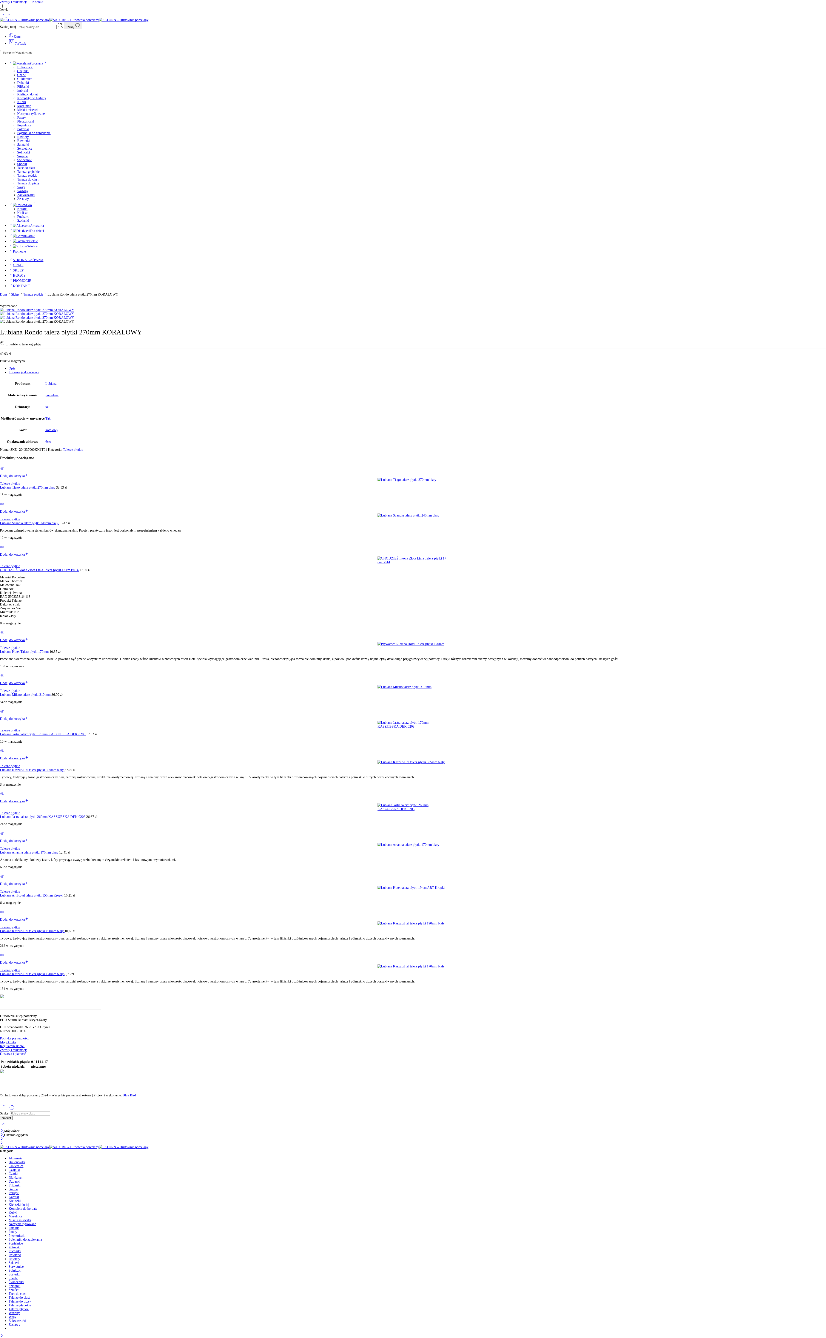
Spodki (22, 164)
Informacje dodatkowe (24, 372)
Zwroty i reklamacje (13, 1050)
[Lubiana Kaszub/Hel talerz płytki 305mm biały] (413, 762)
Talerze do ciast (27, 179)
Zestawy (23, 199)
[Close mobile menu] (1, 1143)
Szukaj (70, 27)
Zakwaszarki (26, 195)
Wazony (22, 191)
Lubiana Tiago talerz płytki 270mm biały (28, 487)
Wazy (21, 187)
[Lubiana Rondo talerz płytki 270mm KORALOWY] (37, 310)
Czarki (21, 75)
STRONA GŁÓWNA (28, 260)
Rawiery (23, 137)
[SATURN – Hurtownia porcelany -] (74, 20)
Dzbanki (23, 82)
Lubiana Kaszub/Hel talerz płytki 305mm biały (32, 770)
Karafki (22, 209)
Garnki (30, 236)
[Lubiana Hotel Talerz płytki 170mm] (413, 644)
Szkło (28, 205)
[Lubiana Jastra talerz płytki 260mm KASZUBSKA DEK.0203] (413, 807)
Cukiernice (24, 79)
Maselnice (24, 106)
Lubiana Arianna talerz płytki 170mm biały (29, 852)
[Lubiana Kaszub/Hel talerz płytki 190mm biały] (413, 923)
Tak (48, 418)
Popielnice (24, 125)
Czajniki (23, 71)
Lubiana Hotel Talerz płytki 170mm (24, 651)
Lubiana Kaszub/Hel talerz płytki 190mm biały (32, 931)
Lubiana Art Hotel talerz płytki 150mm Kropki (32, 895)
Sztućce (32, 246)
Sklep (15, 294)
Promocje (19, 251)
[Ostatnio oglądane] (12, 1109)
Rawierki (23, 141)
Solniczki (23, 152)
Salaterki (23, 144)
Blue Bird (129, 1095)
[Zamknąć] (2, 1131)
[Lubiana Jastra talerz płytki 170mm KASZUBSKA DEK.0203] (413, 724)
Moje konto (8, 1042)
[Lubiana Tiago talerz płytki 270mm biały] (413, 480)
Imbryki (22, 90)
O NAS (18, 265)
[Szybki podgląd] (2, 471)
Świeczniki (24, 160)
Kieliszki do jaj (27, 94)
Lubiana (51, 383)
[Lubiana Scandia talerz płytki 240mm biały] (413, 515)
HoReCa (19, 275)
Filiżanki (23, 86)
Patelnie (32, 241)
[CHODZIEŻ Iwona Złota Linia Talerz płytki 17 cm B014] (413, 560)
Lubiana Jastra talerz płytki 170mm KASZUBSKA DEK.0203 (43, 734)
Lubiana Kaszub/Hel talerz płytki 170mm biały (32, 974)
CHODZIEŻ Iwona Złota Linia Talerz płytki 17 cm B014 (39, 570)
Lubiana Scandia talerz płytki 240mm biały (29, 523)
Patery (21, 117)
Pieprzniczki (25, 121)
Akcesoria (37, 225)
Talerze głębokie (28, 171)
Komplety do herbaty (31, 98)
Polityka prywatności (14, 1038)
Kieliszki (23, 213)
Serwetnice (24, 148)
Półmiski (23, 129)
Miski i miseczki (28, 110)
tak (47, 407)
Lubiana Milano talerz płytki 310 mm (25, 694)
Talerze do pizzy (28, 183)
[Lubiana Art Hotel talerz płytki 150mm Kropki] (413, 888)
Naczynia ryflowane (31, 113)
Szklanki (23, 220)
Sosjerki (22, 156)
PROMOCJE (22, 280)
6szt (48, 441)
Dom (3, 294)
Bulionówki (25, 67)
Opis (12, 368)
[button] (14, 476)
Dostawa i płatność (13, 1054)
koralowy (51, 430)
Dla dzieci (37, 231)
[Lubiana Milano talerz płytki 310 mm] (413, 687)
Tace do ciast (26, 168)
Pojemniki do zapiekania (34, 133)
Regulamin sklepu (12, 1046)
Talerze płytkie (27, 175)
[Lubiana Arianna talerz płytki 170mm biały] (413, 845)
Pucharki (23, 216)
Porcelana (36, 63)
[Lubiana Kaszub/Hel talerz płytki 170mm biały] (413, 966)
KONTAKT (21, 286)
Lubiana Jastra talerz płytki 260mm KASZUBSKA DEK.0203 (43, 816)
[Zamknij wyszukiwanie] (4, 1127)
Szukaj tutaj (8, 27)
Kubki (21, 102)
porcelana (52, 395)
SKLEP (18, 270)
